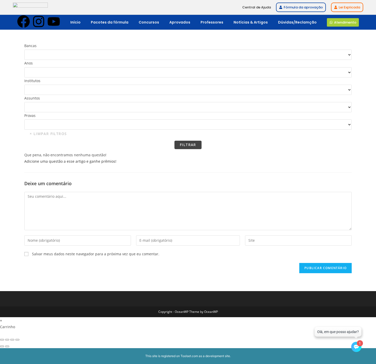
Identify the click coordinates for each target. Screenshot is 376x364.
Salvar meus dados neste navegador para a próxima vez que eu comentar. (95, 253)
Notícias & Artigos (251, 22)
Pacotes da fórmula (109, 22)
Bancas (30, 45)
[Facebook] (23, 21)
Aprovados (179, 22)
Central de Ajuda (256, 7)
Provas (30, 115)
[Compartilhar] (12, 339)
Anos (28, 63)
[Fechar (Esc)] (17, 339)
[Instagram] (38, 21)
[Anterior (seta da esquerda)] (2, 346)
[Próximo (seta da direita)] (7, 346)
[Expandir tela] (7, 339)
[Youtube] (53, 21)
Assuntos (32, 98)
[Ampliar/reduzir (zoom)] (2, 339)
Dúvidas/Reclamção (297, 22)
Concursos (149, 22)
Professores (212, 22)
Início (75, 22)
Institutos (32, 80)
